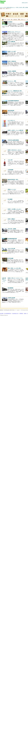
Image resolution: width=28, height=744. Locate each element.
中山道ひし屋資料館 (12, 71)
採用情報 (21, 313)
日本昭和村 (10, 21)
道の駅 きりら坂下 (12, 51)
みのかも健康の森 (11, 41)
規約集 (25, 313)
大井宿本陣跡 (10, 169)
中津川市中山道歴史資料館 (13, 140)
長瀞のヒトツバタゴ (12, 189)
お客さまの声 (24, 2)
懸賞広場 (15, 5)
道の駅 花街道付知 (12, 61)
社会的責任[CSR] (15, 313)
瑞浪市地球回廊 (11, 110)
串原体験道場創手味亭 (12, 238)
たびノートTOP (3, 7)
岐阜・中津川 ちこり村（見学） (14, 268)
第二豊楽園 (10, 199)
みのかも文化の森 (11, 248)
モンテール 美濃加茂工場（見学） (15, 90)
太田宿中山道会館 (11, 297)
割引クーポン (20, 5)
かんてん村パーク (11, 120)
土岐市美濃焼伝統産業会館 (13, 100)
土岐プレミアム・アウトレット (14, 31)
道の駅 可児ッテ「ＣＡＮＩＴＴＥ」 (15, 278)
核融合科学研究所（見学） (13, 179)
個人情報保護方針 (7, 313)
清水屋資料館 (10, 287)
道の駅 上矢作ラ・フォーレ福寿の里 (15, 130)
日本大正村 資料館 (12, 228)
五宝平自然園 (10, 258)
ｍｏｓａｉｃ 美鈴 (12, 80)
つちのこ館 (10, 159)
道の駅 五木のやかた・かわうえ (14, 149)
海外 (10, 5)
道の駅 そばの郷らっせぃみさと (14, 209)
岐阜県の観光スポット (11, 7)
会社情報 (1, 313)
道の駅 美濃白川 (11, 218)
